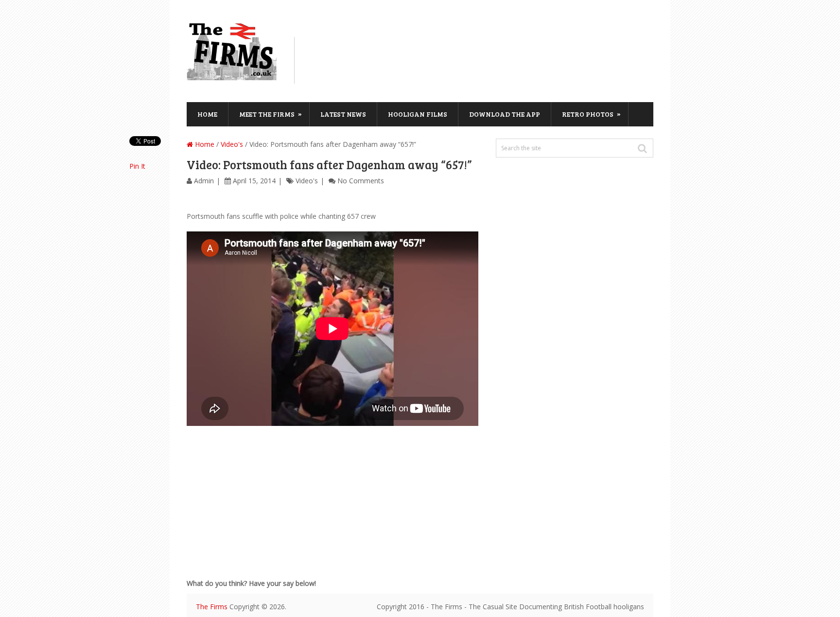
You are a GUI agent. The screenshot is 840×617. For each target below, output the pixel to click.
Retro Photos (591, 114)
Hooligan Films (417, 114)
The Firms (212, 606)
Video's (232, 144)
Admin (204, 180)
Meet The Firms (270, 114)
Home (207, 114)
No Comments (360, 180)
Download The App (504, 114)
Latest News (343, 114)
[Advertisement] (481, 59)
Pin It (137, 166)
